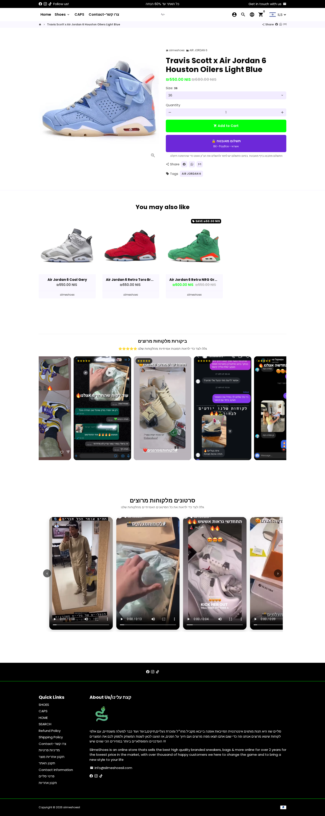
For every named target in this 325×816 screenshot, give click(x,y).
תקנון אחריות (48, 782)
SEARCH (45, 724)
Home (45, 14)
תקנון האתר (47, 763)
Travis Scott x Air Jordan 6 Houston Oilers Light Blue (83, 24)
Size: (172, 88)
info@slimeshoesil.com (111, 767)
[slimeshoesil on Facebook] (40, 4)
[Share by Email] (285, 24)
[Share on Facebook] (276, 24)
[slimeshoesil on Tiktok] (50, 4)
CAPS (79, 14)
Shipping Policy (51, 737)
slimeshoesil (71, 807)
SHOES (44, 704)
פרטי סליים (46, 776)
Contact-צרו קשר (104, 14)
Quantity (173, 105)
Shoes (62, 14)
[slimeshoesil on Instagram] (45, 4)
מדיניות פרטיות (49, 750)
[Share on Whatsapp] (280, 24)
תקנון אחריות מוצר (51, 756)
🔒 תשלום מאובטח (226, 143)
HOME (43, 717)
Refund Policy (50, 730)
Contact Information (56, 769)
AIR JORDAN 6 (196, 50)
